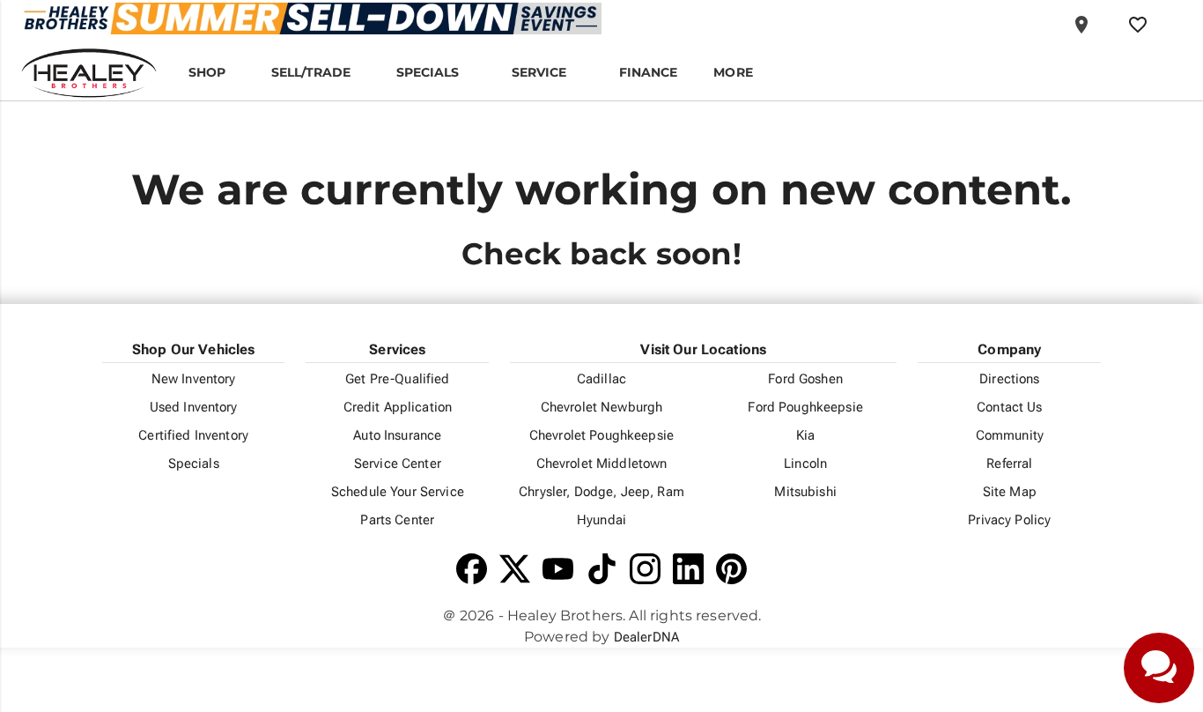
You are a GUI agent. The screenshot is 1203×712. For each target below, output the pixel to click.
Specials (193, 463)
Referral (1009, 463)
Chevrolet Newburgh (602, 407)
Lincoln (805, 463)
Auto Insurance (397, 435)
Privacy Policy (1009, 520)
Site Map (1010, 492)
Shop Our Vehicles (193, 349)
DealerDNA (646, 637)
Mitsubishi (805, 492)
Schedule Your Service (397, 492)
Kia (805, 435)
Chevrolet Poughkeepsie (601, 435)
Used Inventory (194, 407)
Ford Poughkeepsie (805, 407)
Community (1010, 435)
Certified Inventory (193, 435)
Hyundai (601, 520)
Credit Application (398, 407)
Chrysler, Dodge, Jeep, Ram (601, 492)
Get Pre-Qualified (397, 379)
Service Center (397, 463)
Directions (1009, 379)
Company (1009, 349)
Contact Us (1009, 407)
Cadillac (601, 379)
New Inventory (193, 379)
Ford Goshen (805, 379)
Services (397, 349)
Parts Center (397, 520)
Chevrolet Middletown (602, 463)
